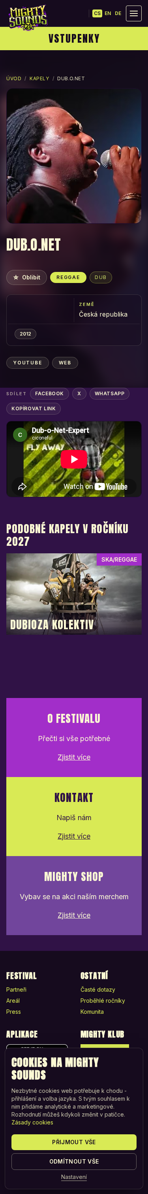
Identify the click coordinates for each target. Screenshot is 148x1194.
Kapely (39, 78)
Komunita (92, 1011)
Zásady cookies (32, 1122)
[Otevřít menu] (134, 13)
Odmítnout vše (74, 1161)
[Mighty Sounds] (27, 18)
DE (118, 13)
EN (108, 13)
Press (13, 1011)
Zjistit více (74, 757)
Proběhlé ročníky (103, 1000)
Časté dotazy (98, 989)
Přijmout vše (74, 1142)
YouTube (27, 363)
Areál (13, 1000)
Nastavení (74, 1176)
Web (65, 363)
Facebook (49, 393)
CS (97, 13)
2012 (25, 334)
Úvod (13, 78)
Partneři (16, 989)
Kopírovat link (33, 408)
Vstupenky (74, 38)
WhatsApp (110, 393)
